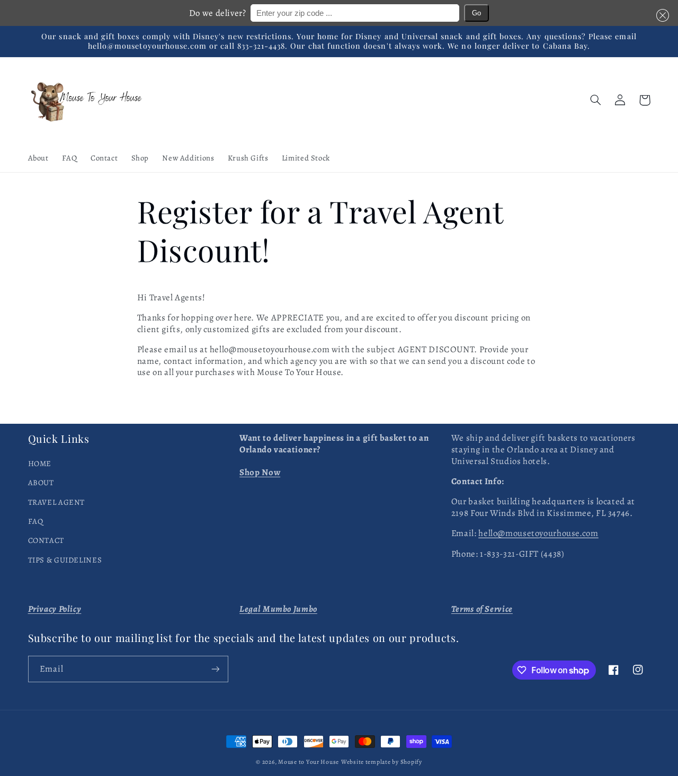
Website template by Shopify (381, 761)
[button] (660, 15)
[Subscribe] (215, 669)
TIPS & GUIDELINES (65, 560)
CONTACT (46, 540)
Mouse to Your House (308, 761)
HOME (40, 463)
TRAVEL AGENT (56, 502)
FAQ (35, 521)
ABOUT (41, 482)
